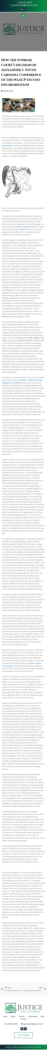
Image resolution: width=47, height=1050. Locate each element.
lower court (15, 428)
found (21, 827)
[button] (23, 15)
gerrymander (6, 146)
